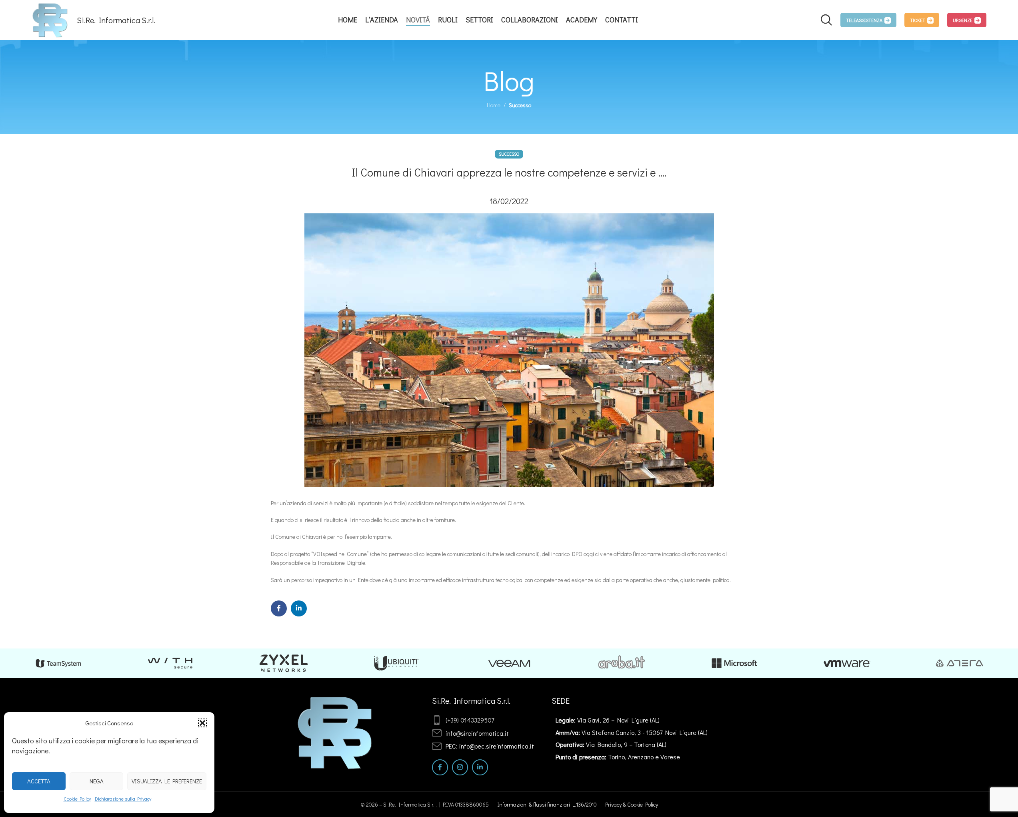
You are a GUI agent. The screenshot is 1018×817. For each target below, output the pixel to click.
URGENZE (962, 20)
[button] (202, 723)
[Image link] (335, 731)
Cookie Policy (77, 798)
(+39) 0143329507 (470, 720)
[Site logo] (50, 19)
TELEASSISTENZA (864, 20)
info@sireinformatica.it (477, 733)
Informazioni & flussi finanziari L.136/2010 (547, 804)
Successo (520, 105)
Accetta (38, 781)
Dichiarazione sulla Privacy (123, 798)
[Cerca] (826, 20)
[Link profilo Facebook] (279, 608)
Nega (97, 781)
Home (493, 105)
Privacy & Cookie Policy (631, 804)
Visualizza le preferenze (167, 781)
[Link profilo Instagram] (460, 767)
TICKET (917, 20)
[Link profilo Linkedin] (299, 608)
